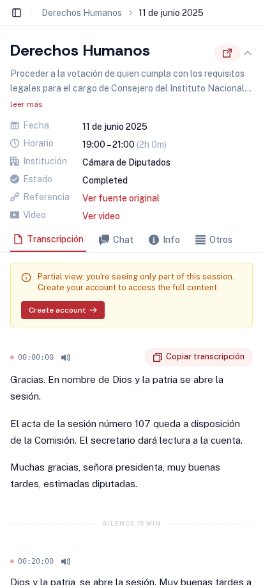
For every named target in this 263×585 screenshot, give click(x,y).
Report (135, 357)
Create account (57, 310)
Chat (123, 240)
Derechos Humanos (81, 13)
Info (171, 240)
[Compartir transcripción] (227, 53)
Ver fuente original (121, 198)
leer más (26, 104)
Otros (220, 240)
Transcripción (55, 239)
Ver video (101, 216)
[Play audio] (66, 357)
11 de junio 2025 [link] (171, 13)
